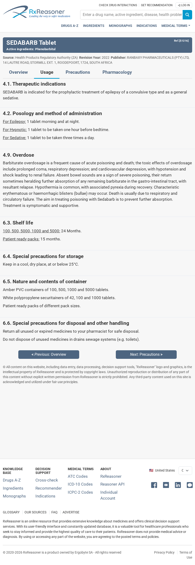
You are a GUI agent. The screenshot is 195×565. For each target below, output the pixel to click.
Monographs (120, 26)
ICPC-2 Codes (80, 492)
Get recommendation (157, 5)
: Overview (49, 354)
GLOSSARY (11, 512)
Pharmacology (117, 72)
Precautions (78, 72)
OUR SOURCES (35, 512)
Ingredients (93, 26)
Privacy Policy (164, 552)
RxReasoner (111, 476)
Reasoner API (112, 484)
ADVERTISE (71, 512)
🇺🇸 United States (162, 470)
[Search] (187, 14)
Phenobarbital (45, 49)
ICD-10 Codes (80, 484)
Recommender (48, 488)
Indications (146, 26)
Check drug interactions (118, 5)
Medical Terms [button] (174, 26)
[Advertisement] (97, 421)
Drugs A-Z (69, 26)
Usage (46, 72)
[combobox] (131, 14)
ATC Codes (78, 476)
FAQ (54, 512)
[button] (155, 484)
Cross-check (46, 480)
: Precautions (146, 354)
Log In (185, 5)
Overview (18, 72)
